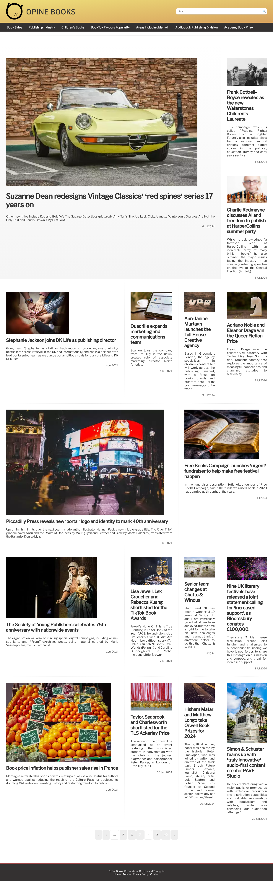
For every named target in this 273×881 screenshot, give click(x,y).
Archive (127, 874)
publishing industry (42, 27)
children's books (72, 27)
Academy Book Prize (238, 27)
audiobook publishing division (196, 27)
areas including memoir (152, 27)
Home (117, 874)
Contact (154, 874)
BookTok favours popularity (110, 27)
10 (166, 835)
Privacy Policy (141, 874)
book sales (14, 27)
